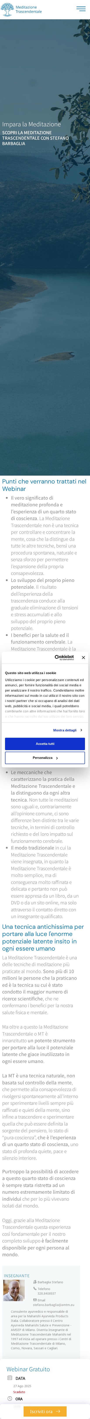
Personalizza (42, 758)
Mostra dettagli (65, 730)
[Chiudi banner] (83, 657)
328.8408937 (47, 1293)
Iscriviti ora (42, 1411)
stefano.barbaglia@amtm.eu (53, 1304)
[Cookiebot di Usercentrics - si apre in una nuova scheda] (56, 658)
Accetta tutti (45, 744)
